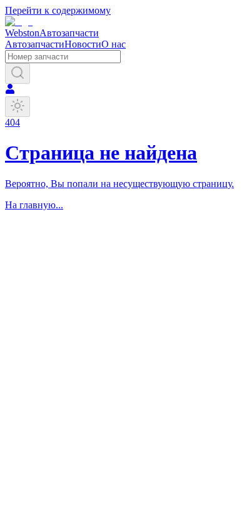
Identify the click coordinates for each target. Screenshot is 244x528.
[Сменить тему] (17, 106)
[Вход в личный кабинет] (10, 90)
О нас (113, 44)
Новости (82, 44)
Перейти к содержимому (58, 10)
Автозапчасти (34, 44)
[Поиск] (17, 73)
